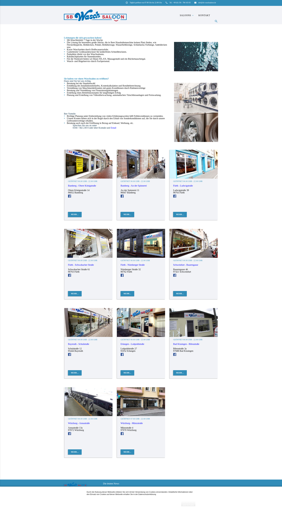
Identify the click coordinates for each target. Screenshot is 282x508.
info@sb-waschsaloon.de (207, 3)
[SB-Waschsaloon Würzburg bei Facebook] (69, 434)
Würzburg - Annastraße (79, 423)
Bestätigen (188, 505)
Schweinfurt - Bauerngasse (185, 265)
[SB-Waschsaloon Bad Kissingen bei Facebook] (174, 355)
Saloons (187, 15)
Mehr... (75, 214)
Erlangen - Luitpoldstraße (132, 344)
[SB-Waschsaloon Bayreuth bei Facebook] (69, 355)
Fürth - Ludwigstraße (183, 185)
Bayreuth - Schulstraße (78, 344)
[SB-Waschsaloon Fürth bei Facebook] (174, 197)
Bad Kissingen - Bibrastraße (186, 344)
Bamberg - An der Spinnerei (134, 185)
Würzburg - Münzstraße (132, 423)
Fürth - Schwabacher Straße (81, 265)
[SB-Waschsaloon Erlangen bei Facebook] (122, 355)
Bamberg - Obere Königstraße (82, 185)
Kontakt (204, 15)
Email (113, 128)
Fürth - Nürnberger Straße (133, 265)
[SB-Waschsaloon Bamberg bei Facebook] (69, 197)
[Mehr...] (88, 178)
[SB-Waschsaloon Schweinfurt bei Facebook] (174, 276)
